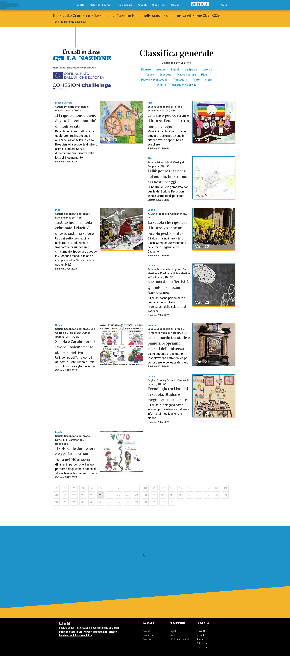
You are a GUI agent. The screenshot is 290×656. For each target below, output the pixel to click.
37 (207, 495)
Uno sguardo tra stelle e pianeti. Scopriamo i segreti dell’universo (169, 343)
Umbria (161, 84)
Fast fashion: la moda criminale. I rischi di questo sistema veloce (74, 228)
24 (91, 495)
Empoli (175, 69)
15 (189, 488)
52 (163, 502)
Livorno (207, 69)
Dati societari (67, 631)
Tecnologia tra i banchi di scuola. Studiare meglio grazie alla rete (168, 394)
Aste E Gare (202, 643)
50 (145, 502)
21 (65, 495)
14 (180, 488)
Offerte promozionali (179, 639)
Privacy (87, 631)
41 (65, 502)
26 (109, 495)
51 (154, 502)
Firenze (146, 69)
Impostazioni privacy (105, 631)
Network (200, 635)
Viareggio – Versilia (183, 84)
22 (74, 495)
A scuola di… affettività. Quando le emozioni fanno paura (169, 287)
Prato (196, 79)
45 (100, 502)
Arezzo (161, 69)
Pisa (204, 74)
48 (127, 502)
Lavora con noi (150, 635)
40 (56, 502)
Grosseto (165, 74)
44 (91, 502)
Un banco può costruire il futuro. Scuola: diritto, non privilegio (169, 121)
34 (180, 495)
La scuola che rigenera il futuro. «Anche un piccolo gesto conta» (167, 228)
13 (172, 488)
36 (198, 495)
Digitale (173, 631)
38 (216, 495)
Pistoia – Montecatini (154, 79)
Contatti (147, 631)
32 (163, 495)
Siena (208, 79)
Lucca (150, 74)
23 (83, 495)
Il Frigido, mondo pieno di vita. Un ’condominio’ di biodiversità (75, 121)
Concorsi (147, 639)
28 (127, 495)
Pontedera (180, 79)
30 (145, 495)
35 (189, 495)
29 (136, 495)
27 (118, 495)
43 (83, 502)
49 (136, 502)
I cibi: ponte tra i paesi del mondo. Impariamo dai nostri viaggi (167, 176)
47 (118, 502)
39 (225, 495)
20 (56, 495)
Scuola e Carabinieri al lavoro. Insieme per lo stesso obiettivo (75, 347)
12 (163, 488)
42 (74, 502)
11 (154, 488)
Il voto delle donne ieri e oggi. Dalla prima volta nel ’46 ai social (75, 454)
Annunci (200, 639)
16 (198, 488)
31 (154, 495)
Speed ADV (202, 631)
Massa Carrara (186, 74)
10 (145, 488)
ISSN (79, 631)
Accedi (224, 5)
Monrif (115, 627)
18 (216, 488)
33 (172, 495)
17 (207, 488)
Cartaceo (174, 635)
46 (109, 502)
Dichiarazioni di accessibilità (75, 635)
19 (225, 488)
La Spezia (191, 69)
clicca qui (80, 21)
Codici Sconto (203, 647)
